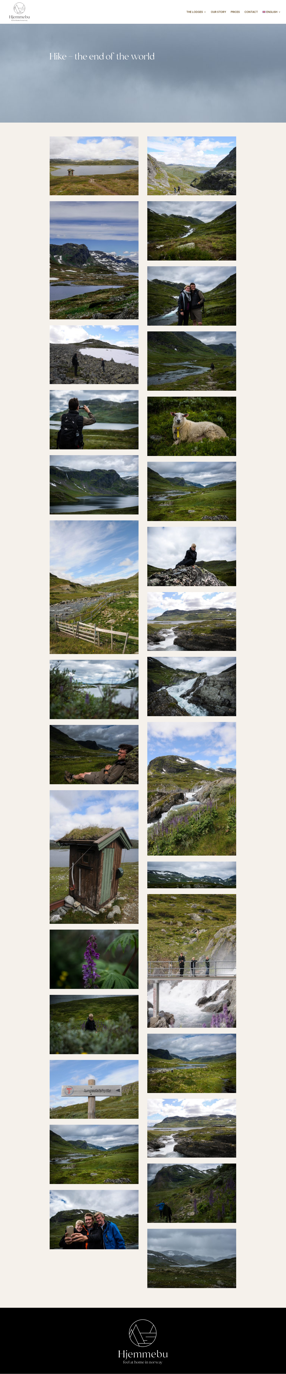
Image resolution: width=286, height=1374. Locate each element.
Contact (251, 12)
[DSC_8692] (94, 193)
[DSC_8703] (94, 382)
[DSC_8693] (94, 922)
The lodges (194, 12)
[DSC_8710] (191, 193)
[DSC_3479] (191, 1286)
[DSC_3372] (191, 886)
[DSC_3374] (94, 717)
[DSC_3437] (191, 389)
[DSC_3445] (191, 519)
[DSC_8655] (191, 1026)
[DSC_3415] (94, 1247)
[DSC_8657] (191, 854)
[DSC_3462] (94, 512)
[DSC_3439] (191, 454)
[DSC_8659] (191, 649)
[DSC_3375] (94, 987)
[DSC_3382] (94, 1052)
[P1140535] (94, 317)
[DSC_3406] (191, 584)
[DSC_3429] (191, 324)
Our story (218, 12)
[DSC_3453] (94, 782)
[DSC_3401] (94, 447)
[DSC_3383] (191, 1221)
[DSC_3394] (191, 714)
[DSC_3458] (191, 1091)
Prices (235, 12)
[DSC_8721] (94, 652)
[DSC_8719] (94, 1117)
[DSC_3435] (191, 259)
